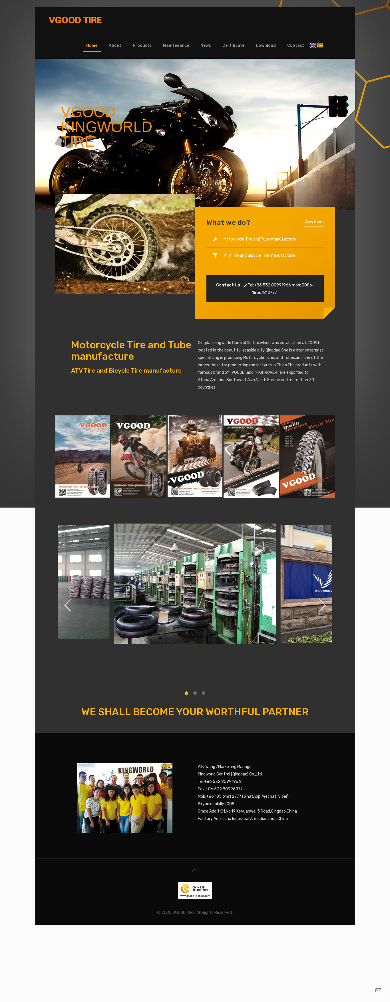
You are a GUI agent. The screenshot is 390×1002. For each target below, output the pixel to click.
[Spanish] (320, 45)
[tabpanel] (195, 584)
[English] (313, 45)
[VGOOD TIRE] (75, 20)
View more (314, 221)
